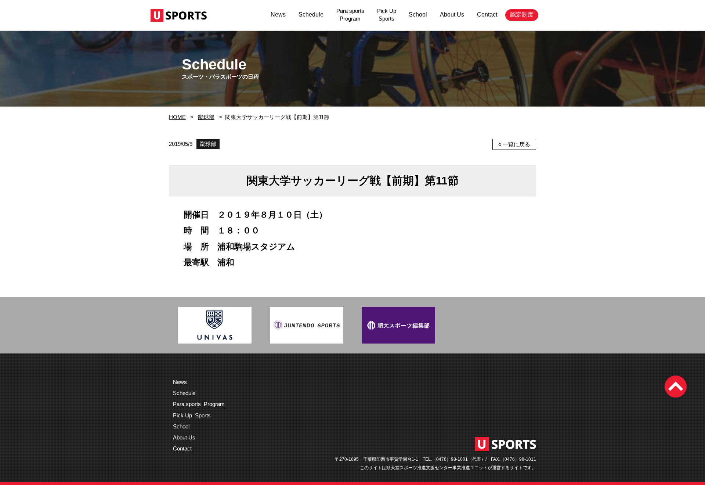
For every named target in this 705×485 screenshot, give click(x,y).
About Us (452, 14)
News (278, 14)
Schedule (311, 14)
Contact (487, 14)
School (418, 14)
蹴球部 (206, 117)
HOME (177, 117)
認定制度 (522, 14)
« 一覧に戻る (514, 144)
